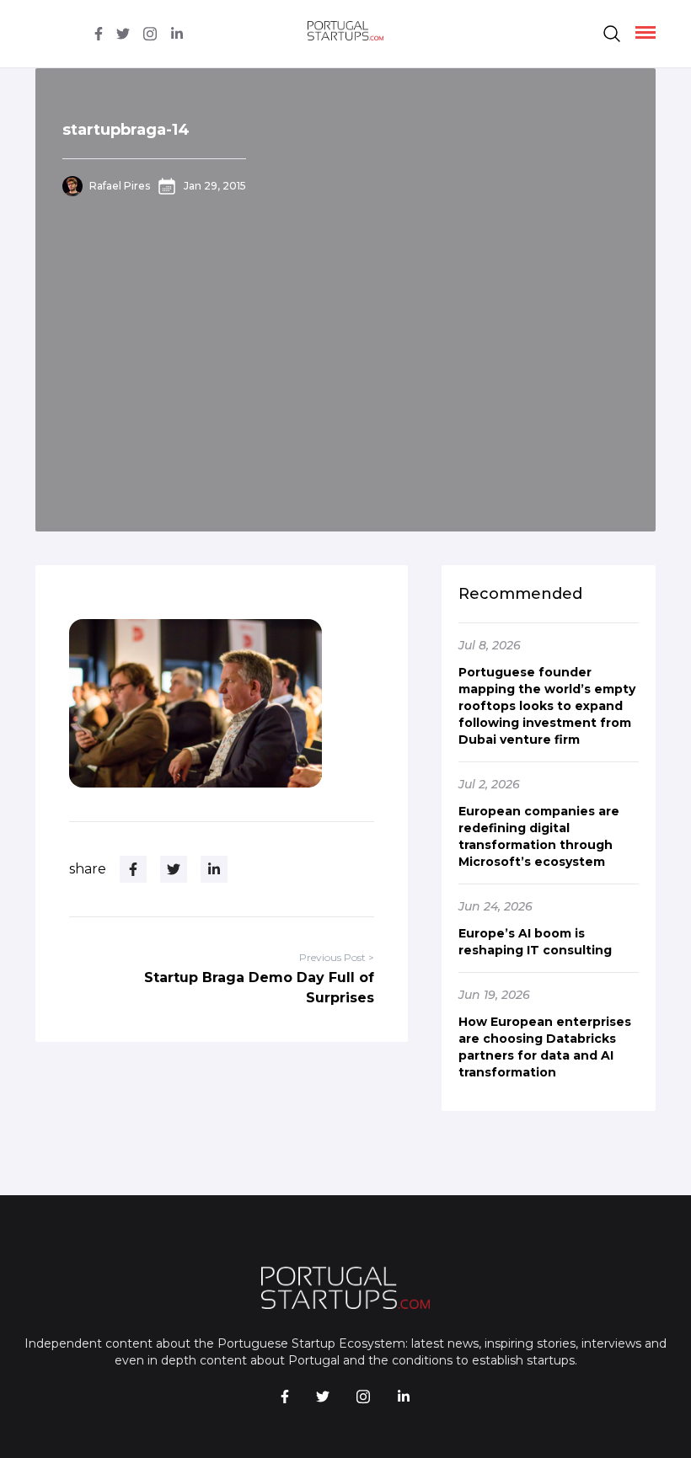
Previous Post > (336, 957)
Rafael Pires (119, 185)
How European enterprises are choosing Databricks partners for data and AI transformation (544, 1047)
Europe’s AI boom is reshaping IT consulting (535, 942)
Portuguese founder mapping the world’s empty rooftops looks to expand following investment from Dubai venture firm (546, 706)
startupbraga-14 (126, 129)
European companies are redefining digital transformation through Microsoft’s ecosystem (538, 836)
